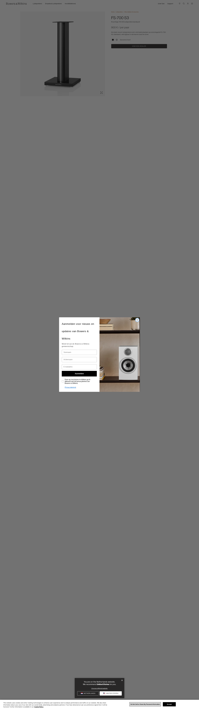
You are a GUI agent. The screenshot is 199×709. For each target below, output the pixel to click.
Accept (169, 704)
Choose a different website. (99, 688)
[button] (111, 693)
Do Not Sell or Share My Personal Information (145, 704)
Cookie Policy (38, 707)
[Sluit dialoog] (122, 680)
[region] (99, 704)
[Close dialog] (137, 320)
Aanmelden (79, 373)
